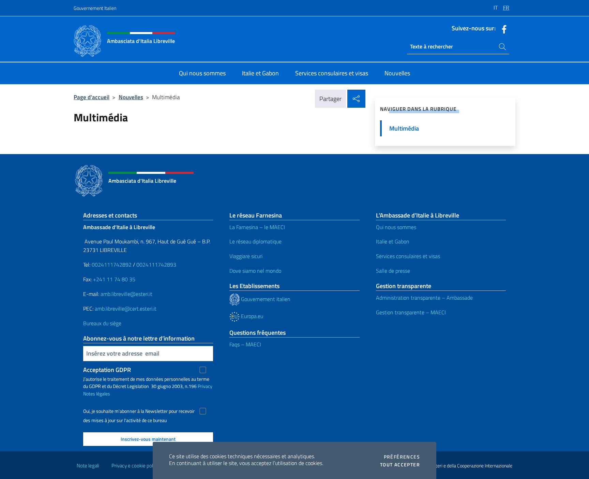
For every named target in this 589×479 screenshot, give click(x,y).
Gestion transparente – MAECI (411, 312)
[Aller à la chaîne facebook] (502, 29)
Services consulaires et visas (408, 256)
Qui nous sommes (396, 227)
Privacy (205, 386)
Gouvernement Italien (95, 8)
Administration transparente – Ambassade (424, 298)
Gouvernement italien (265, 299)
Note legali (88, 465)
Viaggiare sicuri (245, 256)
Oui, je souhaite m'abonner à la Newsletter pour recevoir (139, 411)
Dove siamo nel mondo (255, 271)
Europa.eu (251, 316)
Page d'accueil (91, 97)
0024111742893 (156, 264)
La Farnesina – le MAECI (257, 227)
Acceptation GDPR (107, 369)
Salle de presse (393, 271)
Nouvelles (131, 97)
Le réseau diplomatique (255, 241)
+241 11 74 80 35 (114, 279)
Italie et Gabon (392, 241)
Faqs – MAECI (245, 344)
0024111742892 (112, 264)
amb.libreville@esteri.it (126, 294)
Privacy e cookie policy (135, 465)
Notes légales (96, 393)
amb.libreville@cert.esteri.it (125, 308)
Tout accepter (400, 464)
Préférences (402, 456)
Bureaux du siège (102, 323)
